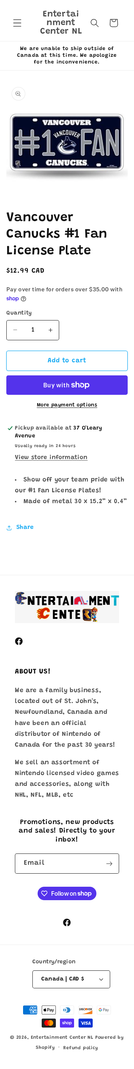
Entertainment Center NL (62, 1037)
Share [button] (25, 527)
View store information (51, 458)
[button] (17, 22)
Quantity (19, 313)
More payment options (67, 405)
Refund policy (80, 1048)
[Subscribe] (109, 863)
